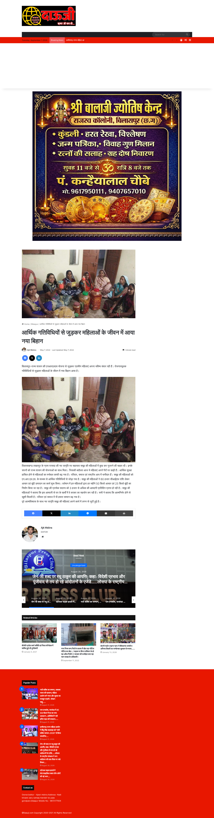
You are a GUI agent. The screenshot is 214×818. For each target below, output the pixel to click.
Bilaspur (34, 324)
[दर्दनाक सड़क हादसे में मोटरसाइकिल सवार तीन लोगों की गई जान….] (30, 774)
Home (27, 324)
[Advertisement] (107, 66)
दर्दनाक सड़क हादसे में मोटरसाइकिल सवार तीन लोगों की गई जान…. (50, 773)
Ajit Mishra (31, 350)
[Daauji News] (49, 16)
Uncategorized (78, 565)
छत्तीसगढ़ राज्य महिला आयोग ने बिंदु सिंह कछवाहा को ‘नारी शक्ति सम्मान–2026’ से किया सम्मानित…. (102, 40)
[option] (78, 578)
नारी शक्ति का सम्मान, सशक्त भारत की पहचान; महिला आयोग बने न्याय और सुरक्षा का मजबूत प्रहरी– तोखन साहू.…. (50, 696)
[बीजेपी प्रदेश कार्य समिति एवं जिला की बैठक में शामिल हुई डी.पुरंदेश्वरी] (39, 633)
